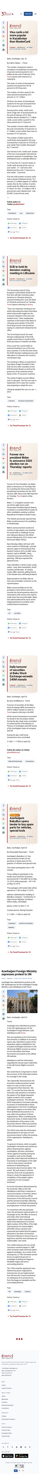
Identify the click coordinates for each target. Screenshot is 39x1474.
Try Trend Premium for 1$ (20, 238)
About (3, 1396)
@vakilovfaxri (18, 204)
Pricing (4, 1416)
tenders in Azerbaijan (26, 923)
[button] (3, 23)
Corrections (5, 1408)
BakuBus (11, 927)
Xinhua (30, 304)
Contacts (4, 1402)
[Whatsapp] (3, 1447)
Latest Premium (7, 1388)
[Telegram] (21, 1447)
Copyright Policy (7, 1433)
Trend (9, 77)
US (9, 613)
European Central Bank (25, 401)
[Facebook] (8, 1447)
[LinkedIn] (25, 1447)
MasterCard (30, 213)
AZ (19, 1470)
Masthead (5, 1399)
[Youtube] (16, 1447)
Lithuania (11, 401)
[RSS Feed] (30, 1447)
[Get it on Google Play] (21, 1456)
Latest (4, 1385)
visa (21, 213)
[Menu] (35, 14)
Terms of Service (7, 1427)
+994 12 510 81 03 (7, 1373)
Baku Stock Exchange (15, 761)
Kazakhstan (12, 213)
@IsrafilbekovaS (13, 752)
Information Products (8, 1419)
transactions (30, 761)
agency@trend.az (6, 1375)
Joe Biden (17, 613)
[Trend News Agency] (7, 1356)
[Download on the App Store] (8, 1456)
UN (9, 1291)
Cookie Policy (6, 1436)
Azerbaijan (11, 923)
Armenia (27, 1291)
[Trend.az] (7, 14)
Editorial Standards (8, 1405)
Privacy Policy (6, 1430)
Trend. (23, 1033)
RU (23, 1470)
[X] (12, 1447)
